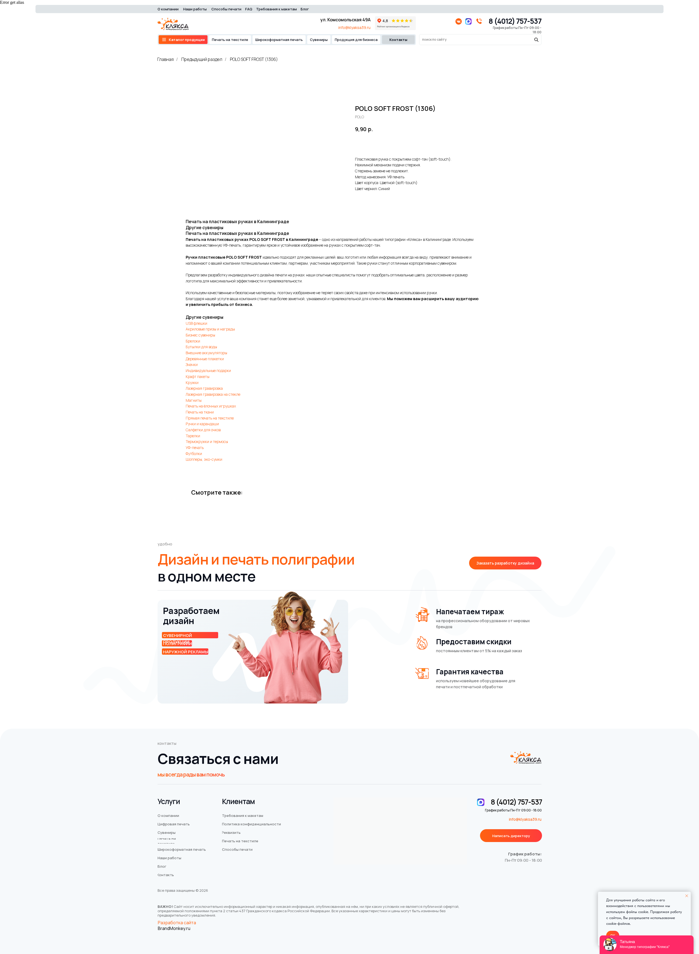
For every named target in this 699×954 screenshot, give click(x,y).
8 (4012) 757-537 (514, 21)
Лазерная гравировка (204, 388)
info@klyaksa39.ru (354, 27)
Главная (165, 59)
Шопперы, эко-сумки (204, 459)
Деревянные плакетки (205, 358)
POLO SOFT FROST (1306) (254, 59)
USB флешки (196, 323)
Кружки (192, 382)
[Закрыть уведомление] (686, 896)
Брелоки (193, 341)
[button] (505, 563)
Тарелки (193, 435)
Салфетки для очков (203, 429)
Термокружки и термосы (207, 441)
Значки (192, 364)
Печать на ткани (200, 412)
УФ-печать (195, 447)
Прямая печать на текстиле (210, 418)
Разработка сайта (177, 923)
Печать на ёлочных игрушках (211, 406)
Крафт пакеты (197, 376)
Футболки (194, 453)
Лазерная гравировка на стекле (213, 394)
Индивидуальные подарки (208, 370)
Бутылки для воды (201, 346)
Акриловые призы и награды (210, 329)
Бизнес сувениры (200, 335)
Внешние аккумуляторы (206, 352)
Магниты (194, 400)
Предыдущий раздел (201, 59)
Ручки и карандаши (202, 423)
